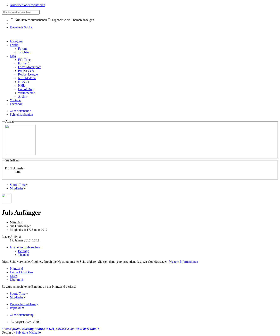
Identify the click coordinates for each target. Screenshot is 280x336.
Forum (14, 45)
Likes (13, 276)
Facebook (16, 104)
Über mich (17, 279)
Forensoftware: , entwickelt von (50, 328)
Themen (23, 254)
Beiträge (23, 251)
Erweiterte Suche (21, 27)
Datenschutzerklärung (24, 304)
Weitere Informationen (183, 261)
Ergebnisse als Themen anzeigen (72, 20)
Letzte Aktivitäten (21, 272)
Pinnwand (16, 268)
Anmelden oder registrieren (27, 5)
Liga (13, 56)
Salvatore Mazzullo (28, 332)
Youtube (15, 100)
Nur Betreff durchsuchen (30, 20)
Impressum (17, 308)
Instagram (16, 41)
